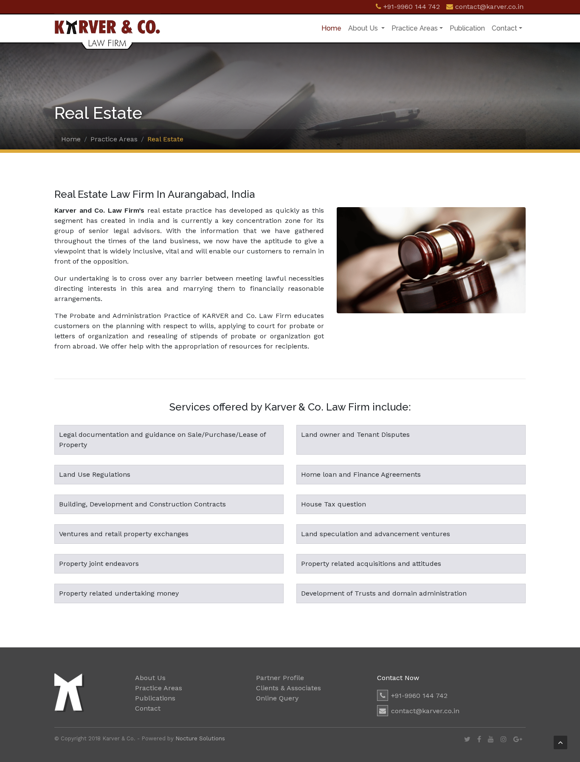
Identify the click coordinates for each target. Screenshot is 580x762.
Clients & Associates (288, 688)
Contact (504, 28)
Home (333, 28)
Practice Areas (414, 28)
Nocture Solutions (200, 738)
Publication (467, 28)
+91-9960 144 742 (419, 696)
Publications (155, 698)
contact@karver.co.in (425, 711)
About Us (364, 28)
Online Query (277, 698)
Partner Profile (280, 678)
